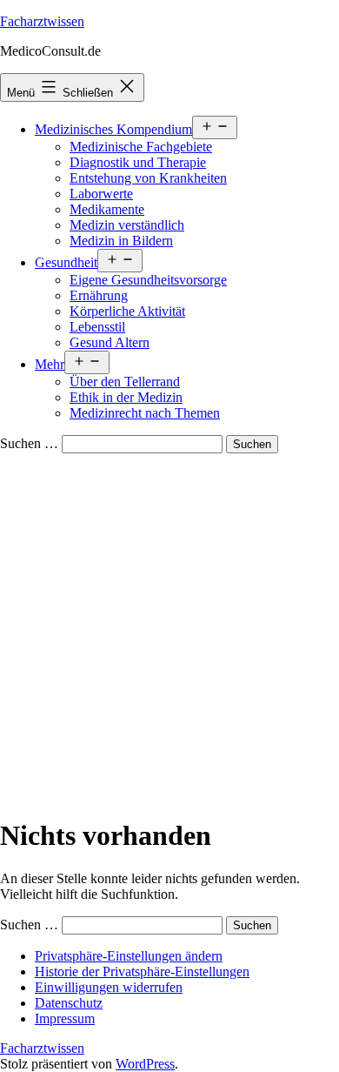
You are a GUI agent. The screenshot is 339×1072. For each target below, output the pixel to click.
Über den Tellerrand (125, 381)
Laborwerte (101, 193)
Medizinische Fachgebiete (141, 146)
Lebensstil (97, 326)
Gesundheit (66, 262)
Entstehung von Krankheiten (148, 178)
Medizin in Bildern (121, 240)
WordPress (145, 1063)
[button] (129, 955)
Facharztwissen (42, 21)
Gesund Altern (110, 342)
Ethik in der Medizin (126, 397)
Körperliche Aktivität (127, 311)
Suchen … (29, 443)
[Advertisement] (169, 631)
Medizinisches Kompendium (113, 129)
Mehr (49, 364)
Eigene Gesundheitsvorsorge (148, 279)
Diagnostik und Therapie (138, 162)
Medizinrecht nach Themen (145, 412)
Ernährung (99, 295)
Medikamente (107, 209)
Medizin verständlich (127, 225)
